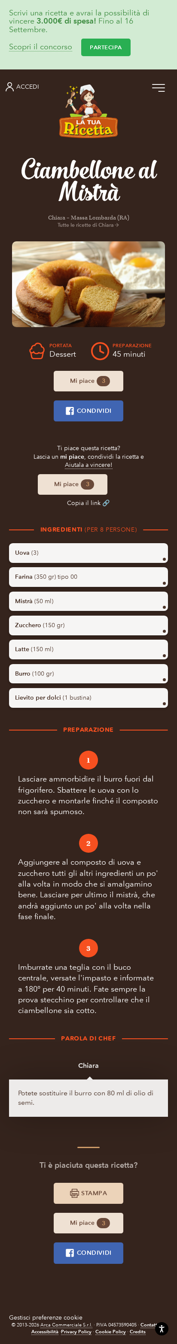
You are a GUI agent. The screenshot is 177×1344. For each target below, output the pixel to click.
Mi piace (87, 381)
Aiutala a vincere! (89, 465)
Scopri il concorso (40, 47)
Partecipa (106, 47)
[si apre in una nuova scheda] (88, 284)
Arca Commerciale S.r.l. (66, 1325)
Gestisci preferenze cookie (45, 1317)
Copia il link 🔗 (88, 503)
